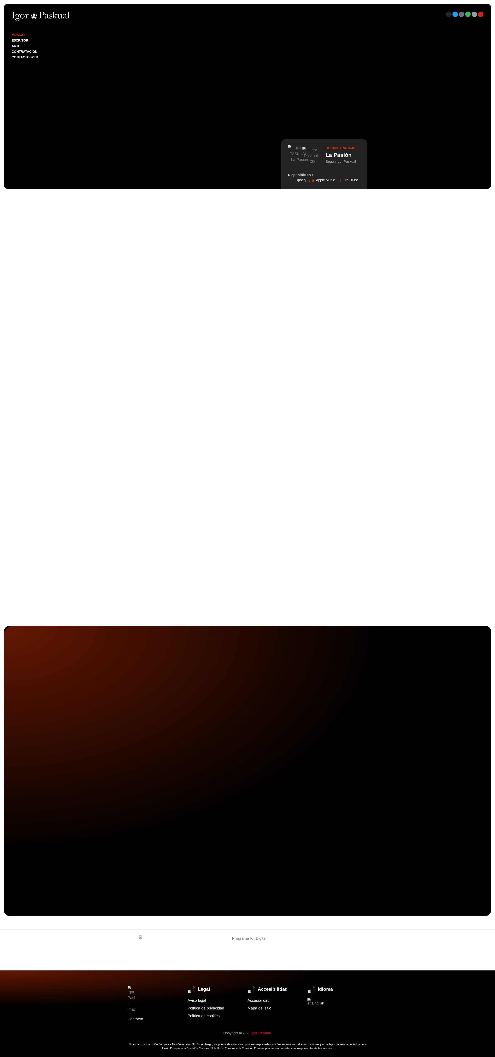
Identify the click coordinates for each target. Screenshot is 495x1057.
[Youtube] (480, 14)
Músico (18, 35)
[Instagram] (448, 14)
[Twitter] (455, 14)
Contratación (24, 52)
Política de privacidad (206, 1008)
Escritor (20, 40)
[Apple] (474, 14)
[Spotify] (468, 14)
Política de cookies (204, 1016)
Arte (16, 46)
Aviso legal (197, 1000)
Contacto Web (25, 57)
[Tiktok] (461, 14)
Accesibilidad (259, 1000)
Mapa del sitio (259, 1008)
